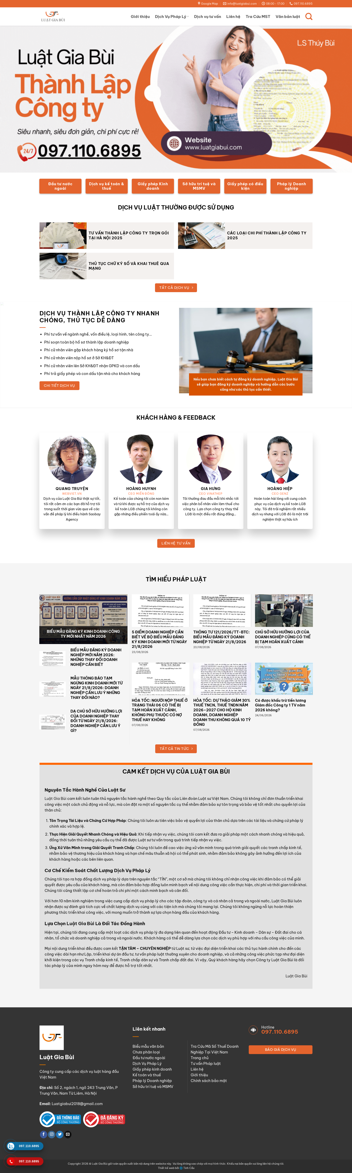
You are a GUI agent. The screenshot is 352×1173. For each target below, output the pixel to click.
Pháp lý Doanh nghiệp (152, 1080)
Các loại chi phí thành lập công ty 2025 (267, 235)
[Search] (308, 16)
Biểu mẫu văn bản (148, 1046)
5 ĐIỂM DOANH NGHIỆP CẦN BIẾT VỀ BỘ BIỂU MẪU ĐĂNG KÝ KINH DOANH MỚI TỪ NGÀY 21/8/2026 (159, 639)
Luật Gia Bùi (55, 798)
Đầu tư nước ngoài (149, 1057)
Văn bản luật (288, 16)
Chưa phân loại (146, 1052)
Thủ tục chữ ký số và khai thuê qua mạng (129, 266)
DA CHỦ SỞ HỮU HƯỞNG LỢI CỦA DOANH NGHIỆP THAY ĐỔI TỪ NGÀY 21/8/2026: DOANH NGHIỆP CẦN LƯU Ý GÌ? (96, 721)
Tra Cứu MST (258, 16)
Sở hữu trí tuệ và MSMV (153, 1086)
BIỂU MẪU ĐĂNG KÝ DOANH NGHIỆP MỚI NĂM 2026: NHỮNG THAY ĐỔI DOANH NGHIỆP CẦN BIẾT (95, 657)
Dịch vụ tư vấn (207, 16)
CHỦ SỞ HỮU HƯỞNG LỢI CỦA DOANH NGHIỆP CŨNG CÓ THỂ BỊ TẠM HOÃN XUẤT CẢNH (283, 637)
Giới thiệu (140, 16)
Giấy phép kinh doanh (152, 1069)
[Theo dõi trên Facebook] (43, 1134)
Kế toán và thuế (147, 1075)
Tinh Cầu (188, 1168)
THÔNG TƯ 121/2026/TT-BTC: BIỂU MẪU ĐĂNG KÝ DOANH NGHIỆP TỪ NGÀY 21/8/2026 (221, 637)
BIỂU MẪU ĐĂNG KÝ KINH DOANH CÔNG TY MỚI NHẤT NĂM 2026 (83, 634)
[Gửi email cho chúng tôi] (68, 1134)
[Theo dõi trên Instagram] (51, 1134)
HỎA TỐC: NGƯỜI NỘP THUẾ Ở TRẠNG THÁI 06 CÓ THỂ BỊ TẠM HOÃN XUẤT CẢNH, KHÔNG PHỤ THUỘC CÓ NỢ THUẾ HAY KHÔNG (160, 710)
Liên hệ (233, 16)
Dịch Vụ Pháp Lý (170, 16)
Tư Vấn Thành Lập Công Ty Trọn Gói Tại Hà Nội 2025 (129, 235)
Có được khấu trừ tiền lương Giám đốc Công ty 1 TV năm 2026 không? (280, 705)
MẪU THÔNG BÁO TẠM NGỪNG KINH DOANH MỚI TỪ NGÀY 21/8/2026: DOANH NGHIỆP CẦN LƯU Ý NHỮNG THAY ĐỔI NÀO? (96, 688)
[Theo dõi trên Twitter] (59, 1134)
